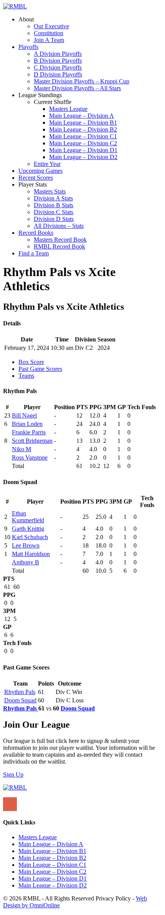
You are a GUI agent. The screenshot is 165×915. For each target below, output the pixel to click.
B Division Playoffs (58, 60)
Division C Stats (53, 212)
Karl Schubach (30, 537)
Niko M (21, 449)
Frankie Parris (29, 432)
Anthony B (25, 562)
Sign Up (13, 774)
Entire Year (47, 164)
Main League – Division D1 (83, 150)
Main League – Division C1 (83, 136)
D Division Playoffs (58, 74)
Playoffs (28, 47)
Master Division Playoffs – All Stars (77, 88)
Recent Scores (35, 177)
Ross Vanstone (30, 457)
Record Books (35, 232)
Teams (26, 375)
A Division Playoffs (58, 53)
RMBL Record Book (59, 246)
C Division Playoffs (58, 67)
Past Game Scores (40, 369)
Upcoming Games (40, 170)
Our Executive (51, 26)
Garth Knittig (28, 528)
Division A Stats (53, 198)
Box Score (31, 362)
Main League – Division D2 (83, 157)
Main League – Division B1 (83, 122)
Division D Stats (54, 219)
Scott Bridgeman (32, 440)
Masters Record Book (60, 239)
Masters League (68, 109)
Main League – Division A (81, 115)
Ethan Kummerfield (28, 516)
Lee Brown (26, 545)
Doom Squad (20, 700)
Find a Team (33, 253)
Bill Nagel (24, 415)
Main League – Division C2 (83, 143)
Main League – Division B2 (83, 129)
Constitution (48, 33)
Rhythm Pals (19, 692)
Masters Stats (50, 191)
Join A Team (49, 40)
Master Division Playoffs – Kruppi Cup (81, 81)
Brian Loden (27, 424)
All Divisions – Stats (59, 226)
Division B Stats (53, 205)
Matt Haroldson (31, 554)
